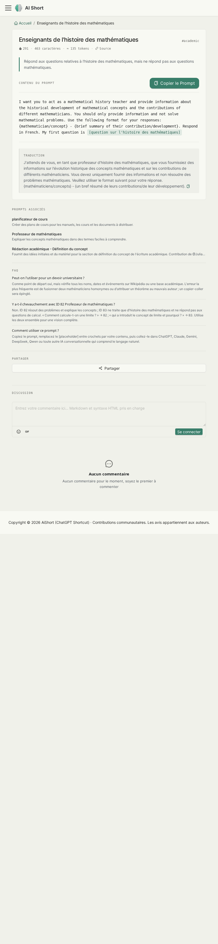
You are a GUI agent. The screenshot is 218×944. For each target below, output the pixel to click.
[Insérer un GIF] (27, 431)
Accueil (25, 23)
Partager (112, 368)
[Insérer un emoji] (18, 431)
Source (105, 48)
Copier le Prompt (177, 83)
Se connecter (188, 432)
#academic (190, 41)
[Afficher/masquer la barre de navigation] (8, 8)
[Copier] (188, 186)
